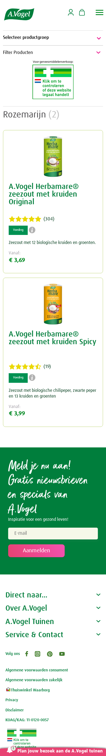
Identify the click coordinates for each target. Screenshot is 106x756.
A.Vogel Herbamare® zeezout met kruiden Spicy (52, 338)
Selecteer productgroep (26, 37)
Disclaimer (14, 710)
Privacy (11, 700)
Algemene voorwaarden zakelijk (34, 680)
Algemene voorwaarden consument (36, 670)
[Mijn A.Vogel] (71, 14)
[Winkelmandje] (82, 13)
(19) (47, 366)
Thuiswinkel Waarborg (30, 690)
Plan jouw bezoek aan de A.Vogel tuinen (60, 751)
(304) (48, 219)
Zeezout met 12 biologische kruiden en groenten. (52, 242)
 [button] (100, 12)
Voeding (18, 230)
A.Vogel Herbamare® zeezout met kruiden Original (44, 194)
